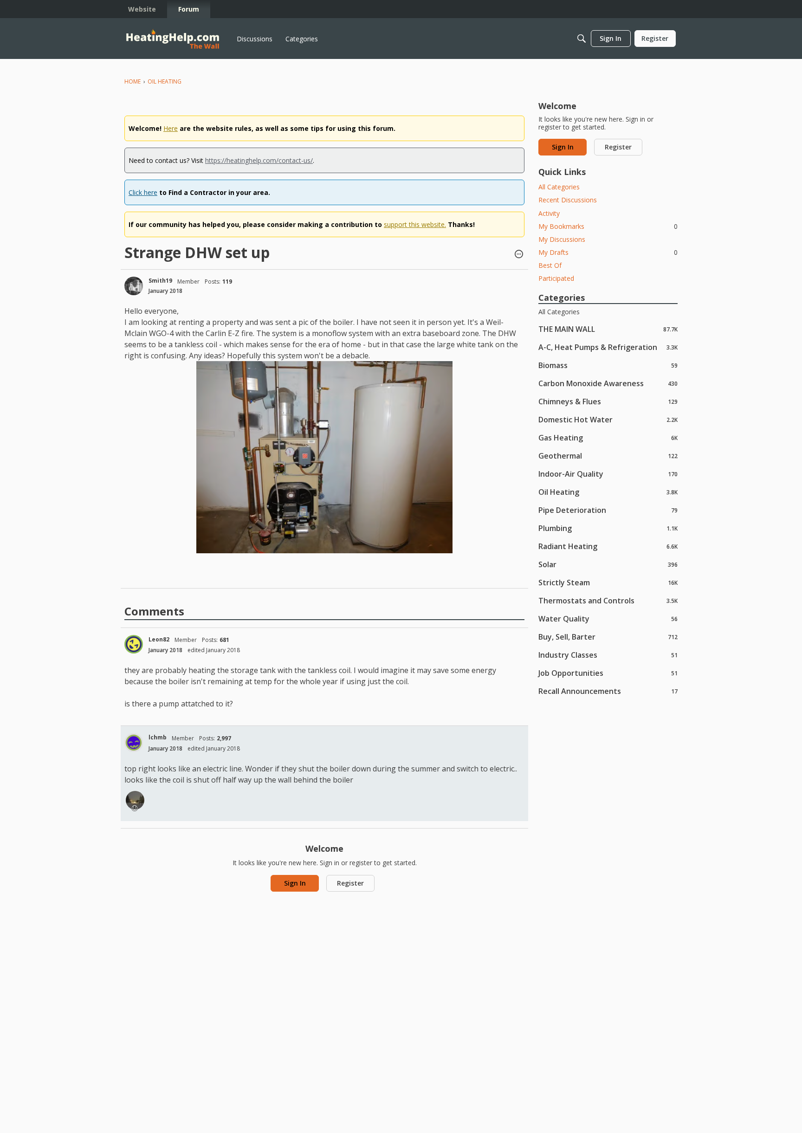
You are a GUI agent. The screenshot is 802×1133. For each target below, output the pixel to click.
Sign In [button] (295, 883)
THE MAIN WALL (608, 329)
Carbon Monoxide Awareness (608, 383)
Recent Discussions (567, 199)
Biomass (608, 365)
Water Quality (608, 618)
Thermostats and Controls (608, 600)
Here (170, 128)
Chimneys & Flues (608, 401)
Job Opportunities (608, 673)
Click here (143, 192)
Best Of (550, 265)
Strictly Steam (608, 582)
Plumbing (608, 528)
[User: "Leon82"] (133, 644)
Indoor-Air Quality (608, 474)
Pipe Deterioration (608, 510)
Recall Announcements (608, 691)
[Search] (581, 38)
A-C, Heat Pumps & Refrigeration (608, 347)
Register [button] (350, 883)
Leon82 (159, 639)
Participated (556, 278)
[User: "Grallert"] (135, 800)
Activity (549, 213)
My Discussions (561, 239)
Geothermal (608, 455)
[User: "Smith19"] (133, 286)
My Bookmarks (608, 226)
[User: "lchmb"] (133, 742)
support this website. (415, 224)
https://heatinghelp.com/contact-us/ (259, 160)
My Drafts (608, 252)
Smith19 (160, 281)
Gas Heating (608, 437)
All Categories (559, 186)
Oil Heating (608, 492)
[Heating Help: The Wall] (172, 39)
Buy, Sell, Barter (608, 636)
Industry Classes (608, 655)
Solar (608, 564)
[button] (518, 255)
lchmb (158, 737)
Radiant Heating (608, 546)
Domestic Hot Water (608, 419)
